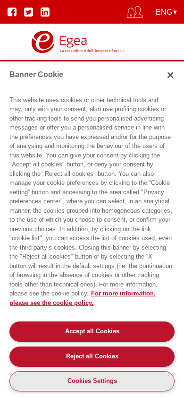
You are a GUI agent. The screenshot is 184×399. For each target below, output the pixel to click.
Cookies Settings (92, 380)
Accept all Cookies (92, 331)
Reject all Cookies (92, 356)
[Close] (170, 75)
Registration (92, 55)
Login (92, 38)
